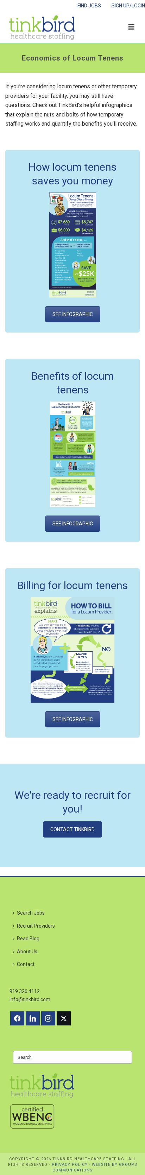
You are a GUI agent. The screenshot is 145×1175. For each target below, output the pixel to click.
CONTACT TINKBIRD (72, 829)
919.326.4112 (25, 991)
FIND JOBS (89, 5)
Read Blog (28, 938)
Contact (25, 964)
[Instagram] (48, 1018)
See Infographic (72, 314)
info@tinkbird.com (30, 999)
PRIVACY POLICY (70, 1164)
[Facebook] (17, 1018)
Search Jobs (31, 913)
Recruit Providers (36, 926)
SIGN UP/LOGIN (128, 5)
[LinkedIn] (33, 1018)
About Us (27, 951)
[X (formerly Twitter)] (64, 1018)
